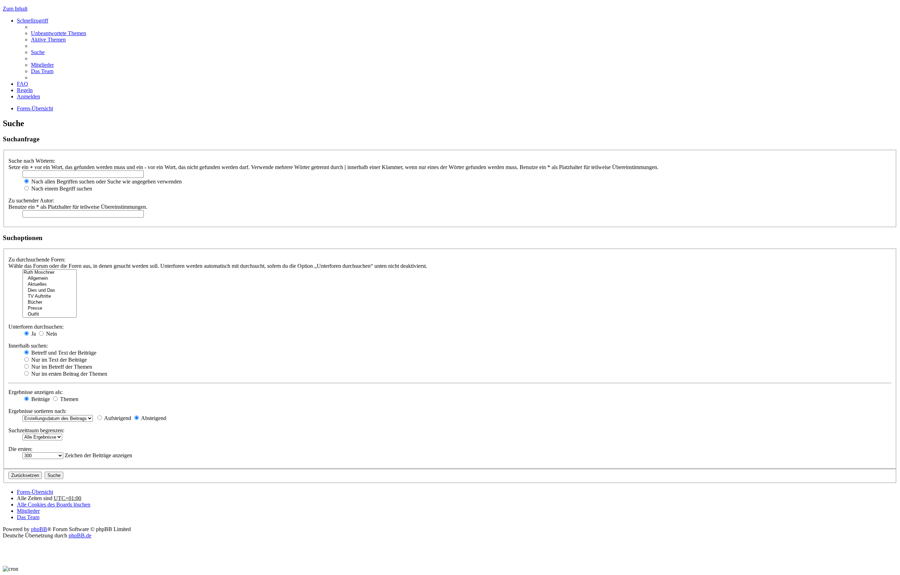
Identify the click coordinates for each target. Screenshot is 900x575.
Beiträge (40, 399)
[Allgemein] (49, 279)
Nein (51, 334)
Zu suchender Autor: (31, 200)
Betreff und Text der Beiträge (63, 353)
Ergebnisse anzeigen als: (35, 392)
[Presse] (49, 308)
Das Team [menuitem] (42, 71)
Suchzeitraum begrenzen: (36, 430)
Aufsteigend (117, 418)
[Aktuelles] (49, 285)
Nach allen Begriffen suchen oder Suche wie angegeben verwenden (106, 182)
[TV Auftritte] (49, 296)
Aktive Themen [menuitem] (48, 40)
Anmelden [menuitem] (28, 96)
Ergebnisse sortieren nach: (37, 411)
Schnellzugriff (32, 21)
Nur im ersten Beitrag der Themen (68, 374)
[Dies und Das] (49, 290)
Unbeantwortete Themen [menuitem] (58, 33)
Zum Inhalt (15, 9)
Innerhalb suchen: (28, 346)
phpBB (39, 529)
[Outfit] (49, 314)
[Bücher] (49, 302)
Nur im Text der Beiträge (58, 360)
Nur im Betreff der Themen (61, 367)
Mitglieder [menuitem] (42, 65)
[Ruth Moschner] (49, 273)
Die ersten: (20, 449)
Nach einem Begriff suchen (61, 189)
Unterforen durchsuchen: (36, 327)
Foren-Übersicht (35, 108)
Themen (68, 399)
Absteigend (153, 418)
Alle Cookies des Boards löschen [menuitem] (53, 505)
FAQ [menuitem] (22, 84)
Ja (33, 334)
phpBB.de (80, 535)
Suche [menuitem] (38, 52)
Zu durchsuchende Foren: (36, 260)
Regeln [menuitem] (25, 90)
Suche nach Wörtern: (31, 161)
